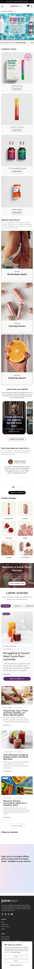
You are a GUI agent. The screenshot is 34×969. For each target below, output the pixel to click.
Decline (16, 961)
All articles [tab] (5, 606)
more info (14, 33)
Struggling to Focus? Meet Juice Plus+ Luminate (16, 656)
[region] (17, 471)
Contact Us (4, 924)
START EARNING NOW (17, 583)
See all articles (17, 825)
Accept (16, 956)
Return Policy (5, 926)
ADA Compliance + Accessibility (11, 941)
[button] (2, 6)
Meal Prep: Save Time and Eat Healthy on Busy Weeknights (15, 712)
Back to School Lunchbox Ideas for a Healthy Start (15, 803)
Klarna (3, 929)
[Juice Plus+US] (17, 6)
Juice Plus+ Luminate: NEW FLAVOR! (17, 1)
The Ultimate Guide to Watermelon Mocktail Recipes (15, 756)
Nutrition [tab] (17, 606)
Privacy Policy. (16, 952)
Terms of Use (5, 936)
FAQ (2, 922)
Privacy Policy (5, 939)
